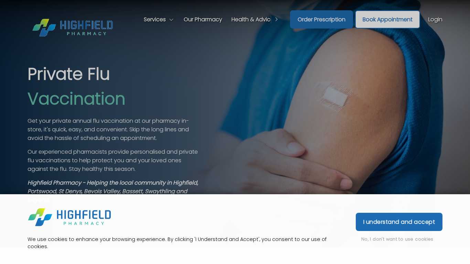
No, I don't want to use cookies (397, 239)
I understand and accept (399, 222)
